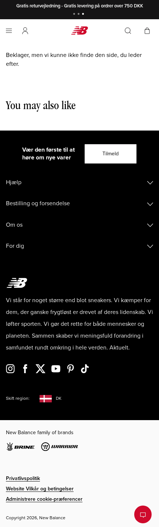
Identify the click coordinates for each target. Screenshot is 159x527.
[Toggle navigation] (9, 30)
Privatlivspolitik (23, 478)
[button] (25, 31)
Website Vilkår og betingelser (40, 489)
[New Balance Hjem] (79, 30)
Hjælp (13, 182)
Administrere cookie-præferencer (44, 499)
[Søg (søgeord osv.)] (128, 31)
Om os (14, 225)
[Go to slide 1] (75, 14)
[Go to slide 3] (84, 14)
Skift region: (18, 398)
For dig (15, 246)
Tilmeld (110, 154)
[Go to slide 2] (79, 14)
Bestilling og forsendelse (38, 203)
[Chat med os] (143, 514)
